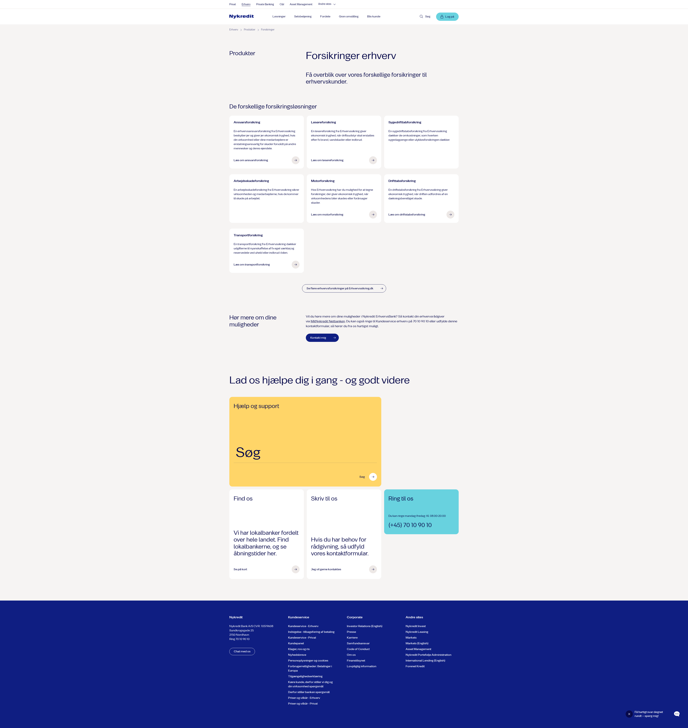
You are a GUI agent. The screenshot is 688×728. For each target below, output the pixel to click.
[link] (242, 17)
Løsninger (279, 16)
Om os (351, 654)
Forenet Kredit (415, 666)
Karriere (352, 637)
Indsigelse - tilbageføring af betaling (311, 632)
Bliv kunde (373, 16)
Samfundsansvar (358, 643)
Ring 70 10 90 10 (239, 639)
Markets (411, 637)
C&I (282, 4)
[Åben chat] (677, 714)
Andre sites (324, 4)
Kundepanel (296, 643)
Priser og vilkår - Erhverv (304, 697)
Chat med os (242, 651)
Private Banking (265, 4)
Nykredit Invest (416, 626)
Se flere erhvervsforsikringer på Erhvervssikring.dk (340, 288)
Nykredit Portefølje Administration (428, 654)
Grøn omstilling (349, 16)
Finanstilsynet (356, 660)
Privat (232, 4)
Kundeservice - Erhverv (303, 626)
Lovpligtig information (361, 666)
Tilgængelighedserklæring (305, 676)
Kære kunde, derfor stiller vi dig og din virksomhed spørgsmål (310, 684)
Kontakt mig (318, 337)
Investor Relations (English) (364, 626)
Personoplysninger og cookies (308, 660)
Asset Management (301, 4)
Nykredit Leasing (417, 632)
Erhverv (246, 4)
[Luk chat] (629, 714)
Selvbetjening (303, 16)
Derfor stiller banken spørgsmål (309, 692)
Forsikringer (267, 29)
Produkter (249, 29)
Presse (351, 632)
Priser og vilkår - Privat (303, 703)
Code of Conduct (358, 649)
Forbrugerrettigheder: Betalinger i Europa (310, 668)
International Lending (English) (425, 660)
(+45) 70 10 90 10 (410, 525)
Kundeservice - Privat (302, 637)
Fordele (325, 16)
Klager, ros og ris (299, 649)
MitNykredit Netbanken (328, 321)
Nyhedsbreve (297, 654)
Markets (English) (417, 643)
